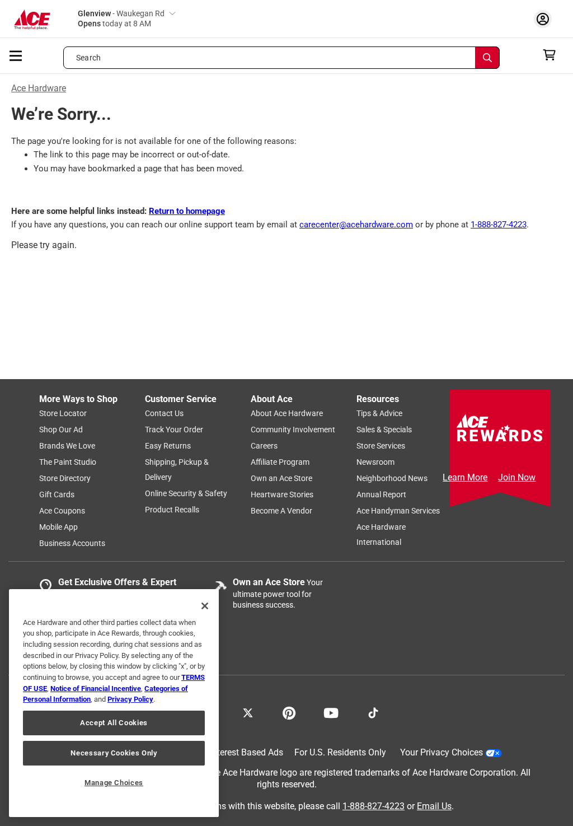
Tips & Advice (379, 413)
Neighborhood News (392, 478)
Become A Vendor (281, 510)
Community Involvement (293, 429)
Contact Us (164, 413)
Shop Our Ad (61, 429)
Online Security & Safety (186, 493)
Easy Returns (168, 445)
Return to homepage (187, 211)
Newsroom (375, 462)
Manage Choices (113, 782)
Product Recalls (172, 509)
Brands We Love (67, 445)
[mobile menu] (16, 55)
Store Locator (63, 413)
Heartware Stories (282, 494)
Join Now (517, 477)
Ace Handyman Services (398, 510)
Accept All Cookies (114, 722)
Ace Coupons (62, 510)
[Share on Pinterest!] (289, 711)
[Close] (204, 606)
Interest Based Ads (246, 752)
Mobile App (58, 526)
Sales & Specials (384, 429)
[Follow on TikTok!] (373, 711)
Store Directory (65, 478)
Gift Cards (56, 494)
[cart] (552, 55)
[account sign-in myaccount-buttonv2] (545, 18)
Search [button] (88, 57)
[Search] (487, 57)
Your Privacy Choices (441, 752)
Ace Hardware (38, 88)
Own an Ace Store (281, 478)
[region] (114, 703)
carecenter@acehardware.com (356, 225)
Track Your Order (174, 429)
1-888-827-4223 (499, 225)
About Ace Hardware (287, 413)
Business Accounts (72, 543)
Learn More (465, 477)
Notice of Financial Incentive (95, 688)
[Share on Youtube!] (331, 711)
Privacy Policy (130, 699)
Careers (264, 445)
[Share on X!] (248, 711)
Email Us (434, 806)
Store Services (380, 445)
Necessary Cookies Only (114, 753)
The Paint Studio (67, 462)
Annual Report (381, 494)
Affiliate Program (280, 462)
